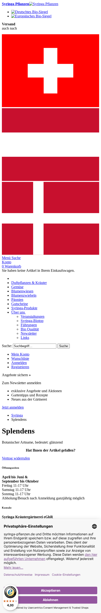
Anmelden (19, 363)
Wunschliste (20, 358)
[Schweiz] (50, 106)
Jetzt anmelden (13, 407)
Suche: (7, 346)
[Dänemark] (50, 254)
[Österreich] (50, 180)
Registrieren (20, 367)
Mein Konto (20, 354)
